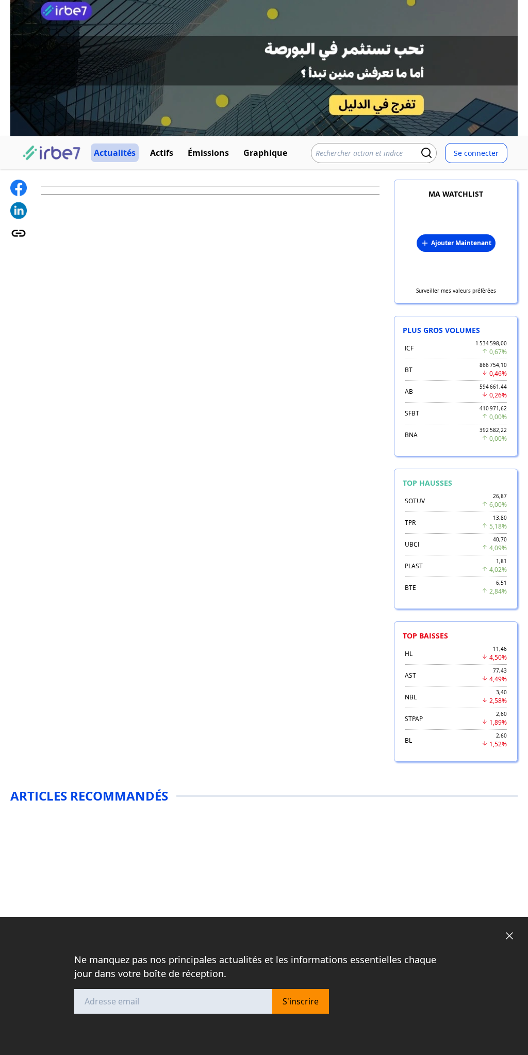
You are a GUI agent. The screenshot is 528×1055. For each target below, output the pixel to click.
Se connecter (476, 153)
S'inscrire (301, 1001)
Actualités (115, 152)
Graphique (265, 152)
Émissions (208, 152)
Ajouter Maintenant (461, 242)
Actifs (161, 152)
